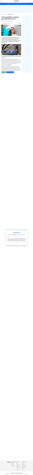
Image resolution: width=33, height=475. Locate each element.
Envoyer (16, 242)
